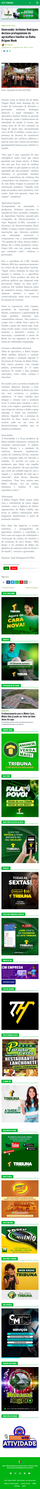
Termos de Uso (25, 1483)
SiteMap (17, 1486)
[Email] (26, 582)
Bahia (13, 25)
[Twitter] (7, 51)
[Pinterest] (21, 582)
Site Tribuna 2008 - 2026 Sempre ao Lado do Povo (20, 1480)
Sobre (24, 1486)
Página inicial (5, 25)
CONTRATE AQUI (8, 982)
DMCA (34, 1483)
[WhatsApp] (10, 51)
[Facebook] (4, 51)
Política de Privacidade (11, 1483)
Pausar (14, 568)
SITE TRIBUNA (7, 2)
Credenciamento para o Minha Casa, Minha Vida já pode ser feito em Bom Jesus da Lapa (18, 716)
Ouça (6, 568)
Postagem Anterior (8, 588)
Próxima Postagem (32, 588)
